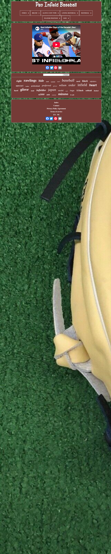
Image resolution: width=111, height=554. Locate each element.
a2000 (41, 94)
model (60, 90)
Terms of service (56, 112)
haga (72, 91)
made (32, 91)
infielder (41, 90)
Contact (56, 105)
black (85, 81)
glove (24, 89)
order (72, 85)
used (78, 81)
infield (82, 85)
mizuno (63, 94)
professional (35, 86)
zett (48, 94)
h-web (72, 95)
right (19, 81)
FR (58, 115)
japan (52, 90)
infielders (93, 81)
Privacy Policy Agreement (56, 109)
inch (67, 91)
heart (93, 85)
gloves (55, 86)
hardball (53, 81)
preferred (46, 85)
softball (89, 90)
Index (56, 102)
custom (54, 95)
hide (41, 80)
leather (27, 86)
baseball (68, 80)
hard (16, 90)
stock (47, 81)
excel (58, 81)
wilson (62, 85)
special (19, 86)
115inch (79, 90)
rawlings (30, 80)
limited (96, 91)
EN (54, 115)
